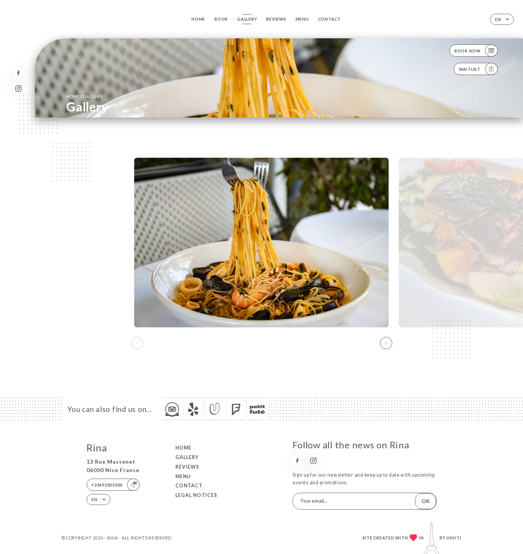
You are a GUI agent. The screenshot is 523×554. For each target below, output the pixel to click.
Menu (302, 18)
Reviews (276, 18)
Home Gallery (84, 96)
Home (198, 18)
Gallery (247, 18)
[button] (386, 343)
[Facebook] (18, 73)
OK (426, 501)
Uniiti (453, 537)
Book (221, 18)
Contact (329, 18)
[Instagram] (18, 88)
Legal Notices (196, 495)
